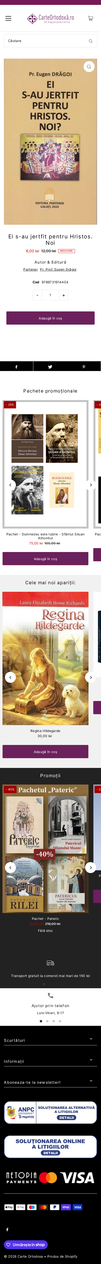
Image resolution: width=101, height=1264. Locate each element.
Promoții (50, 775)
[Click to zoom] (89, 66)
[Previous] (10, 484)
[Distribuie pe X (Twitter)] (50, 366)
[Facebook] (7, 1230)
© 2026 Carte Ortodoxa (23, 1256)
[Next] (90, 484)
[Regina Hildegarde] (45, 658)
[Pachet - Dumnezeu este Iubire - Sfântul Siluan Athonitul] (45, 464)
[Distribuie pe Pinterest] (84, 366)
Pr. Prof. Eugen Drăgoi (58, 269)
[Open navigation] (8, 18)
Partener (30, 269)
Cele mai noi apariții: (50, 582)
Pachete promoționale (50, 391)
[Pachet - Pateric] (45, 849)
